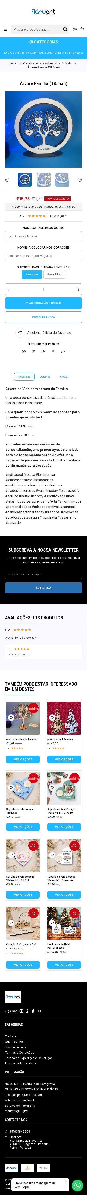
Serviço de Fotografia (20, 1105)
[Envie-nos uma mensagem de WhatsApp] (77, 1185)
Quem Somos (14, 1041)
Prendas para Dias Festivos (41, 63)
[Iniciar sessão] (75, 29)
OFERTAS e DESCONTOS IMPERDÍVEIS (31, 1089)
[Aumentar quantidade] (78, 289)
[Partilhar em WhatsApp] (43, 351)
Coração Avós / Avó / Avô (21, 944)
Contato (10, 1036)
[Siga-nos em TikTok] (33, 1011)
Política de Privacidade (20, 1063)
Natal (68, 63)
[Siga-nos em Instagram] (21, 1011)
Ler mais (77, 53)
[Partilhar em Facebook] (23, 351)
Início (14, 63)
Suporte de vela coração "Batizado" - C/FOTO (20, 878)
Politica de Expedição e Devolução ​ (29, 1058)
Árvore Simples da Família (21, 739)
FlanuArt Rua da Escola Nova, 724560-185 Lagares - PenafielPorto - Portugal (29, 1142)
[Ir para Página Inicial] (43, 12)
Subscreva (43, 587)
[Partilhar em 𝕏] (33, 351)
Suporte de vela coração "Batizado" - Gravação (61, 878)
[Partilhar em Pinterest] (53, 351)
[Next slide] (78, 180)
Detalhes (45, 376)
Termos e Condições (19, 1052)
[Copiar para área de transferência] (63, 351)
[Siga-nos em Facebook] (27, 1011)
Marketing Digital (16, 1111)
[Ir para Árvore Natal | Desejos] (64, 718)
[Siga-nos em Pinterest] (39, 1011)
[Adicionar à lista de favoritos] (11, 717)
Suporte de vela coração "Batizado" (20, 811)
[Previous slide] (8, 180)
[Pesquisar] (65, 29)
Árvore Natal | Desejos (60, 739)
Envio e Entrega (15, 1047)
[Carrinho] (81, 29)
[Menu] (6, 29)
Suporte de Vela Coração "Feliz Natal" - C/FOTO (61, 811)
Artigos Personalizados (21, 1100)
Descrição (24, 376)
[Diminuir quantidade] (8, 289)
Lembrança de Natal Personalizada (58, 946)
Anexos (64, 376)
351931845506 (19, 1131)
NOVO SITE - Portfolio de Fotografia (30, 1084)
